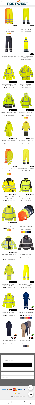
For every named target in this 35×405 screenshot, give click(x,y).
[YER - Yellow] (24, 232)
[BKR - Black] (30, 232)
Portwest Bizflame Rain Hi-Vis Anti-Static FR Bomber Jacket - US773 (8, 256)
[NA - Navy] (23, 318)
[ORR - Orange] (22, 232)
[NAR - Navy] (28, 232)
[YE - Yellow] (8, 33)
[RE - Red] (29, 318)
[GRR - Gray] (26, 232)
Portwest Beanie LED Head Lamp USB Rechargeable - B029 (26, 226)
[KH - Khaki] (25, 318)
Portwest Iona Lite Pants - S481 (9, 56)
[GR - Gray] (21, 318)
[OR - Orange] (10, 33)
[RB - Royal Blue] (31, 318)
